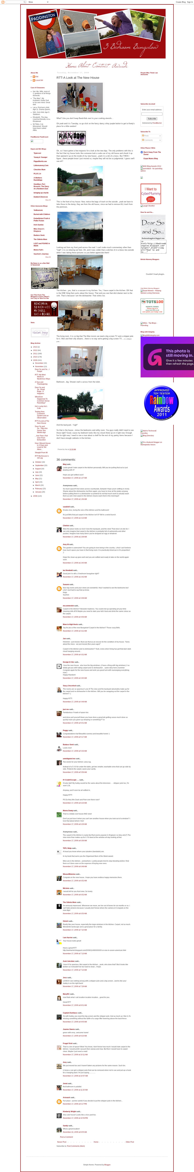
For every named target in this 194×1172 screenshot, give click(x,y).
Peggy (65, 730)
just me (66, 709)
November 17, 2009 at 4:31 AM (75, 655)
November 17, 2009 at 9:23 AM (75, 1036)
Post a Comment (66, 1137)
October (38, 462)
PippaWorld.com (40, 161)
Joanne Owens (69, 1029)
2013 (35, 347)
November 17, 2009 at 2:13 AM (75, 518)
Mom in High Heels (70, 624)
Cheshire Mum (39, 170)
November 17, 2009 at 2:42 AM (75, 577)
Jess (65, 978)
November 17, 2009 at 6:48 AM (75, 866)
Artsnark (66, 1098)
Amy (65, 1062)
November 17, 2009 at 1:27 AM (75, 478)
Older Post (130, 1142)
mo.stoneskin (68, 606)
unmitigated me (69, 759)
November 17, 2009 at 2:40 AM (75, 563)
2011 (35, 354)
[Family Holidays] (152, 321)
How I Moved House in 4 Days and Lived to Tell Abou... (43, 446)
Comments (148, 140)
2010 (35, 357)
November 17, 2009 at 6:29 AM (75, 824)
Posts (146, 136)
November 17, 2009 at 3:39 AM (75, 598)
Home (96, 1142)
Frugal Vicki (67, 1043)
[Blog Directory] (147, 436)
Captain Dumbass (70, 1013)
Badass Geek (68, 745)
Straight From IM (41, 453)
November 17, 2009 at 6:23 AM (75, 803)
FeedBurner (157, 123)
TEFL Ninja (67, 848)
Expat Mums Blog (151, 159)
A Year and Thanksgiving (41, 383)
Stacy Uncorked (69, 686)
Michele (66, 888)
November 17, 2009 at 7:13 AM (75, 954)
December (39, 363)
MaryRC (66, 994)
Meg (64, 464)
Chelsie (66, 526)
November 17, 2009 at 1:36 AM (75, 499)
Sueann (66, 585)
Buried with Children (42, 214)
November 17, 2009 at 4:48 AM (75, 702)
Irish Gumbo (38, 225)
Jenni (65, 1084)
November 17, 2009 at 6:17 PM (75, 1104)
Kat (37, 77)
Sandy (65, 1126)
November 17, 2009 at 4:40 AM (75, 678)
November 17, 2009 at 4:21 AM (75, 631)
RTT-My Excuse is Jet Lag (42, 457)
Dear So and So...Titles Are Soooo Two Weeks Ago (41, 429)
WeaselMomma (69, 874)
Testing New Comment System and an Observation (42, 415)
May (37, 479)
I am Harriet (67, 938)
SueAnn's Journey (41, 254)
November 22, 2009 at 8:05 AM (75, 1132)
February (39, 489)
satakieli (66, 507)
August (38, 469)
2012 (35, 350)
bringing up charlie (41, 193)
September (39, 465)
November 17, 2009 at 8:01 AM (75, 1005)
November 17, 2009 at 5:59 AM (75, 772)
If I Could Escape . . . (71, 780)
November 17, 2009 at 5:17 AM (75, 737)
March (37, 485)
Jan (64, 639)
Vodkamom (38, 210)
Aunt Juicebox (69, 961)
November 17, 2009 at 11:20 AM (75, 1090)
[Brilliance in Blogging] (148, 206)
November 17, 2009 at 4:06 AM (75, 617)
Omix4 (65, 921)
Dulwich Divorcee (41, 197)
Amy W (66, 544)
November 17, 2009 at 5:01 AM (75, 723)
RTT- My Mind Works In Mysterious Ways (42, 377)
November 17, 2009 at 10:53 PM (75, 1118)
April (37, 482)
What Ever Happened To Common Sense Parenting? (42, 400)
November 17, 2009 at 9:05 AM (75, 1022)
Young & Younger (40, 157)
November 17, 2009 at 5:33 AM (75, 751)
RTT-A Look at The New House (42, 422)
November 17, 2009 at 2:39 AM (75, 537)
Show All (48, 200)
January (38, 492)
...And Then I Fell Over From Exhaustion (41, 438)
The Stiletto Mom (69, 902)
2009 (35, 360)
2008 (35, 496)
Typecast (37, 153)
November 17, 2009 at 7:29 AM (75, 986)
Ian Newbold (68, 570)
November (39, 366)
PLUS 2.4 (37, 174)
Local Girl (39, 80)
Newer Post (61, 1142)
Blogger (107, 1165)
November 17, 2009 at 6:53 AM (75, 913)
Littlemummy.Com (41, 165)
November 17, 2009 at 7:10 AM (75, 930)
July (37, 472)
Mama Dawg (68, 811)
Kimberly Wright (69, 1112)
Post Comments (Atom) (76, 1146)
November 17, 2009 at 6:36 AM (75, 841)
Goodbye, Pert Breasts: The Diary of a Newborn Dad (41, 186)
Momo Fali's (38, 250)
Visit (150, 288)
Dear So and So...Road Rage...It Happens (40, 390)
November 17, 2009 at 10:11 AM (75, 1055)
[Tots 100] (152, 313)
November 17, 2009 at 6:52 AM (75, 881)
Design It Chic (68, 662)
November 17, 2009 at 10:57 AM (75, 1076)
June (37, 475)
